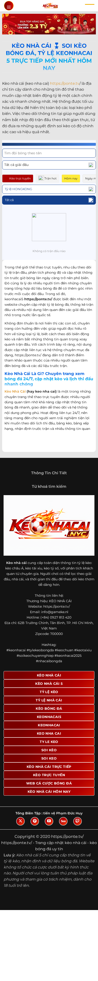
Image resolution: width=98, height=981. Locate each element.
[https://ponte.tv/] (50, 5)
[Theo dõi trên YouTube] (49, 821)
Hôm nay (71, 178)
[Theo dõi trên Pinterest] (34, 821)
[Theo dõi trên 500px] (63, 821)
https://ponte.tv (64, 83)
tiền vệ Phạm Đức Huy (63, 813)
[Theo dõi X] (20, 821)
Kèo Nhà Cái (15, 391)
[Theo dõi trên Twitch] (77, 821)
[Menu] (9, 5)
